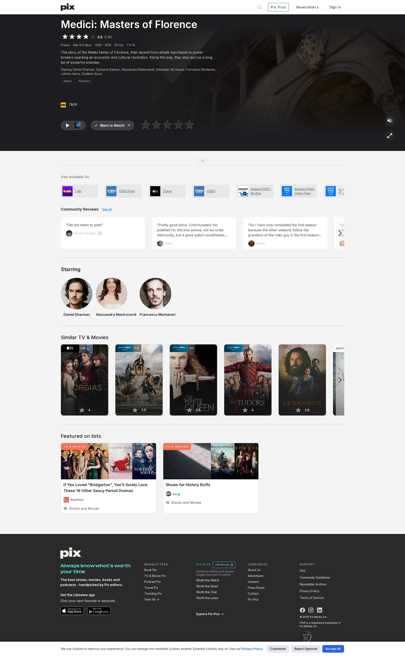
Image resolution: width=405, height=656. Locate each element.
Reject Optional (305, 649)
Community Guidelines (315, 577)
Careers (253, 581)
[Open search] (259, 7)
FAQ (302, 571)
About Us (254, 570)
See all (107, 209)
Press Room (256, 587)
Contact (253, 593)
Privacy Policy (309, 591)
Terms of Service (312, 598)
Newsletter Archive (313, 584)
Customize (278, 649)
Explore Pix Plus (208, 614)
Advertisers (256, 576)
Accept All (333, 649)
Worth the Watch (207, 580)
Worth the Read (207, 586)
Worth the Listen (207, 598)
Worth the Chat (206, 592)
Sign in (335, 7)
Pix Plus (253, 599)
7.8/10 (73, 104)
